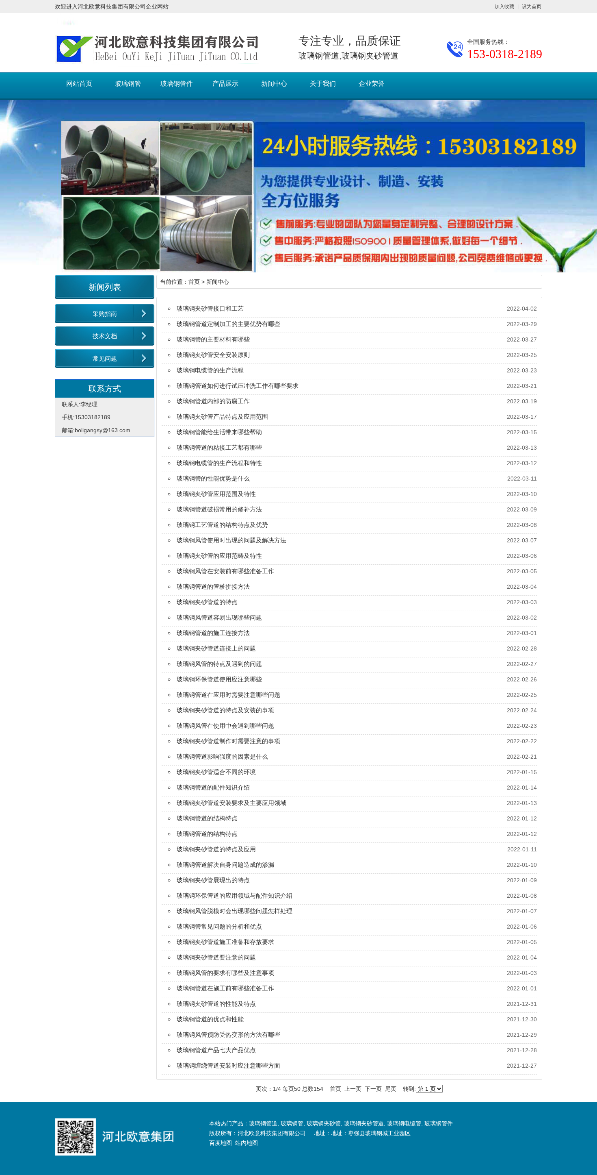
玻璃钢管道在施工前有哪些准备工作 (225, 988)
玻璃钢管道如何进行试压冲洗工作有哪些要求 (237, 385)
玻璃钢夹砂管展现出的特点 (213, 880)
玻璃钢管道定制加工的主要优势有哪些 (228, 323)
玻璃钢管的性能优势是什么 (213, 478)
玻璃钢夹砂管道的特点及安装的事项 (225, 710)
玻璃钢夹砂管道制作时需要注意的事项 (228, 741)
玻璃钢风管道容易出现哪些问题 (219, 617)
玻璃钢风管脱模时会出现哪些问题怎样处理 (234, 910)
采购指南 (105, 313)
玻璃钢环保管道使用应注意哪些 (219, 679)
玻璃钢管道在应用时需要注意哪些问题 (228, 694)
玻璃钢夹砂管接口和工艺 (210, 308)
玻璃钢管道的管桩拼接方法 (213, 586)
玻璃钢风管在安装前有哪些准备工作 (225, 571)
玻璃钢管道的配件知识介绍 (213, 787)
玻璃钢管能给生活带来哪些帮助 (219, 432)
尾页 (390, 1089)
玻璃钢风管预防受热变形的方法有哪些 (228, 1034)
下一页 (373, 1089)
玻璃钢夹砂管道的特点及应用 (216, 849)
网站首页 (79, 83)
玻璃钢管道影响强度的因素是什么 (222, 756)
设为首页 (531, 6)
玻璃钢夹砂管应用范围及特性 (216, 493)
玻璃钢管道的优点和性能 (210, 1019)
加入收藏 (504, 6)
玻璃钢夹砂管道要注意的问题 (216, 957)
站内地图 (246, 1143)
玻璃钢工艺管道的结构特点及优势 (222, 524)
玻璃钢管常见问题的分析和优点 (219, 926)
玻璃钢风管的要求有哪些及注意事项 (225, 972)
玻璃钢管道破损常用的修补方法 (219, 509)
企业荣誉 (372, 83)
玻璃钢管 (128, 83)
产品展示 (225, 83)
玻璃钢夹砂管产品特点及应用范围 (222, 416)
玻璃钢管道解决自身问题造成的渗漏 (225, 864)
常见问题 (105, 358)
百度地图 (220, 1143)
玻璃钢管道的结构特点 (207, 818)
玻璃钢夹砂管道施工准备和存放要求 (225, 941)
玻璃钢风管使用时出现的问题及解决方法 (231, 540)
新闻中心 (274, 83)
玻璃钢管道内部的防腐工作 (213, 401)
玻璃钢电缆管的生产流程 (210, 370)
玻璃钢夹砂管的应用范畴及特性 (219, 555)
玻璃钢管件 (176, 83)
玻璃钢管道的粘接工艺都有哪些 (219, 447)
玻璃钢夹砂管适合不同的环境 (216, 771)
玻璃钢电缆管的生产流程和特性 (219, 462)
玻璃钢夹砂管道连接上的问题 (216, 648)
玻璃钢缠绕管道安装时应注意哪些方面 (228, 1065)
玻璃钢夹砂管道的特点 (207, 601)
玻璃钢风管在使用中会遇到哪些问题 (225, 725)
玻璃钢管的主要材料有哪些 (213, 339)
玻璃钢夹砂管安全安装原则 (213, 354)
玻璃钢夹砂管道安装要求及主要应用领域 (231, 802)
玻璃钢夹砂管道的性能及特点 (216, 1003)
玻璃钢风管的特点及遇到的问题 (219, 663)
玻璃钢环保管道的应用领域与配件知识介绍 (234, 895)
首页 (194, 282)
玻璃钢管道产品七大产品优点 (216, 1050)
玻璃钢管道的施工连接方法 (213, 632)
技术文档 (105, 336)
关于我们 (323, 83)
